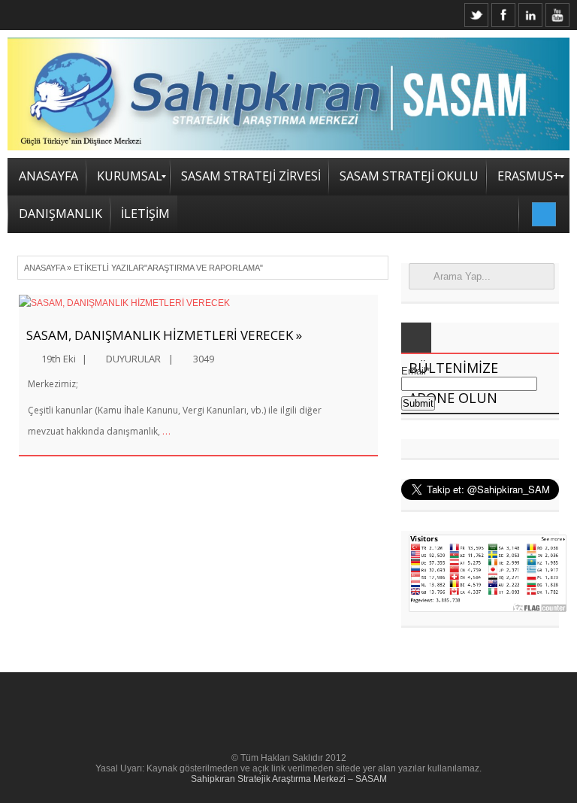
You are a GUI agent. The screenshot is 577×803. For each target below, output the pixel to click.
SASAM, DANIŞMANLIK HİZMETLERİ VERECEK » (164, 335)
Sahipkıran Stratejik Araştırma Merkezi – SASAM (289, 779)
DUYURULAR (133, 358)
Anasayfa (44, 267)
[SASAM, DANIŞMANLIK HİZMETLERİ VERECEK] (198, 303)
